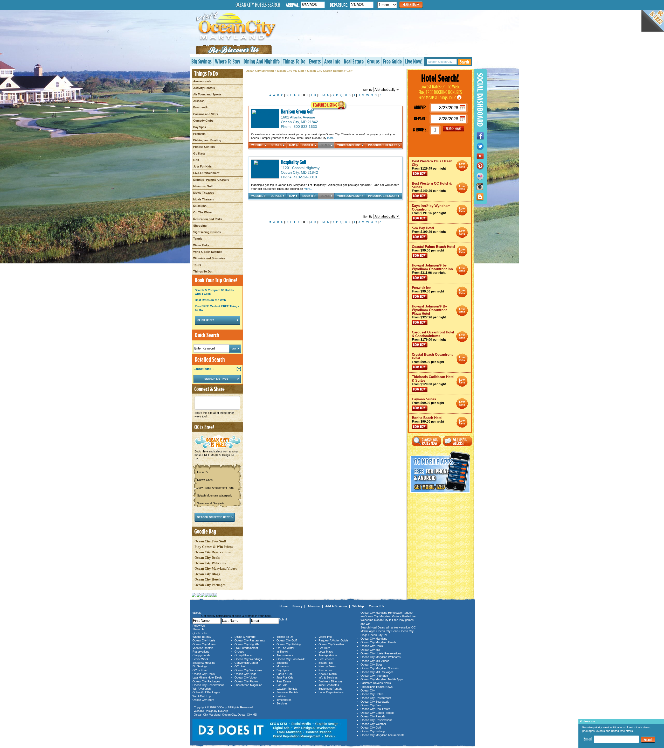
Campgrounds (201, 655)
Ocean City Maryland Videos (216, 568)
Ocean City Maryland (260, 70)
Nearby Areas (327, 666)
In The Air (282, 651)
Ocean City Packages (210, 585)
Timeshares (284, 699)
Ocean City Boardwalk (290, 659)
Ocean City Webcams (210, 563)
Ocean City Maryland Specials (380, 668)
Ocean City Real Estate (375, 708)
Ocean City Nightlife (246, 644)
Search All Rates (426, 441)
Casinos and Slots (205, 114)
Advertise (313, 606)
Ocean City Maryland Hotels (378, 642)
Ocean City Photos (246, 681)
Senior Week (200, 659)
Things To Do (294, 61)
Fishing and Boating (207, 140)
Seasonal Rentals (287, 692)
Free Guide (392, 61)
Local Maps (326, 651)
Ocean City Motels (204, 644)
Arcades (198, 100)
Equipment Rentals (330, 688)
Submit (648, 739)
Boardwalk (200, 107)
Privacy (297, 606)
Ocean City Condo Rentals (377, 712)
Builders (281, 696)
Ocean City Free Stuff (210, 541)
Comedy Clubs (203, 120)
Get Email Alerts (457, 441)
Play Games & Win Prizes (214, 547)
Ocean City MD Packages (377, 672)
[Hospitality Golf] (265, 162)
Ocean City (229, 714)
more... (331, 137)
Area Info (332, 61)
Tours (197, 265)
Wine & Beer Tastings (207, 251)
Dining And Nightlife (262, 61)
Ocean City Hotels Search (258, 5)
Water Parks (201, 245)
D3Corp (221, 707)
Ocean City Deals (207, 558)
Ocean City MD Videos (375, 660)
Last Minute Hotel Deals (207, 677)
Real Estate (354, 61)
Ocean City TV (377, 635)
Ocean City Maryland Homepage (381, 612)
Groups (373, 61)
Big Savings (201, 61)
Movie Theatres (203, 192)
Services (282, 703)
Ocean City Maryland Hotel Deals (462, 165)
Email (588, 739)
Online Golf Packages (206, 692)
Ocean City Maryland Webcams (381, 657)
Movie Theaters (203, 199)
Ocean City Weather (331, 644)
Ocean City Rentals (373, 716)
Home (284, 606)
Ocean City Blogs (207, 574)
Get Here (324, 647)
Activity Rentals (204, 87)
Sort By (368, 89)
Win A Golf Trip (201, 696)
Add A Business (336, 606)
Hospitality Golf (293, 162)
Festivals (199, 133)
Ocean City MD (247, 714)
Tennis (197, 238)
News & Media (328, 673)
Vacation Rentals (202, 647)
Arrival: (293, 5)
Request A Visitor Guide (333, 640)
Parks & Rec (284, 673)
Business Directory (331, 681)
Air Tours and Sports (207, 94)
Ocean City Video (245, 677)
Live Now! (414, 61)
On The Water (202, 212)
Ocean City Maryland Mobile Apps (382, 679)
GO (453, 128)
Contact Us (376, 606)
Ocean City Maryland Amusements (382, 735)
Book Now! (419, 173)
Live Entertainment (246, 647)
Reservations (200, 651)
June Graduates (329, 685)
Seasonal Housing (203, 662)
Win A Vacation (201, 688)
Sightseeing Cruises (207, 232)
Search (464, 61)
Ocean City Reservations (213, 552)
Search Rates (411, 4)
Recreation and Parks (207, 219)
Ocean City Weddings (248, 659)
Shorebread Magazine (248, 685)
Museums (199, 205)
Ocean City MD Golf (290, 70)
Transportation (328, 655)
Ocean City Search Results (325, 70)
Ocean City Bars (371, 705)
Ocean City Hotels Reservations (381, 653)
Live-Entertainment (206, 172)
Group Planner (243, 655)
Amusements (202, 81)
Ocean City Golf (286, 640)
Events (315, 61)
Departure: (339, 5)
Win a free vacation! (398, 627)
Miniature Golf (203, 186)
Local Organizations (331, 692)
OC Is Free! (200, 670)
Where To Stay (227, 61)
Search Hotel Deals (373, 627)
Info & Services (328, 677)
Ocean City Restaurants (249, 640)
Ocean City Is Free (386, 619)
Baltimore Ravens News (376, 682)
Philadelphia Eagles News (377, 686)
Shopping (200, 225)
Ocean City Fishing (288, 644)
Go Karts (199, 153)
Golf (196, 160)
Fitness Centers (204, 146)
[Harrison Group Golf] (265, 115)
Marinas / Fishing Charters (211, 179)
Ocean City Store (203, 699)
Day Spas (199, 127)
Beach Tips (326, 662)
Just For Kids (202, 166)
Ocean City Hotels (208, 579)
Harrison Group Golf (297, 111)
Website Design (203, 710)
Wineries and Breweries (209, 258)
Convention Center (246, 662)
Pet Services (327, 659)
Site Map (358, 606)
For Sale (281, 685)
